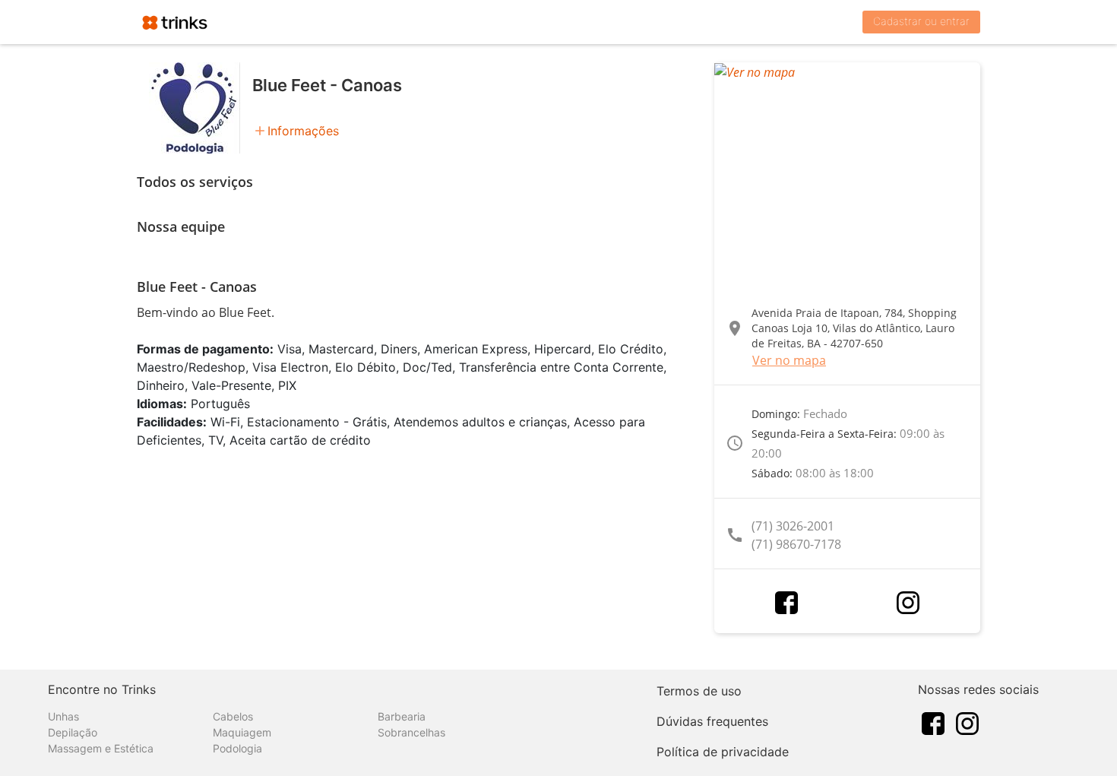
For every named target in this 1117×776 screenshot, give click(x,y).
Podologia (237, 748)
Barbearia (402, 716)
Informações (303, 130)
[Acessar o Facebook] (786, 603)
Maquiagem (242, 732)
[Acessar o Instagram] (908, 603)
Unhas (63, 716)
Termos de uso (699, 690)
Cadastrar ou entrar (921, 20)
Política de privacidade (723, 751)
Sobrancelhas (411, 732)
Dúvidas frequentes (712, 721)
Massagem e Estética (100, 748)
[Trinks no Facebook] (933, 722)
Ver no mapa (789, 360)
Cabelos (233, 716)
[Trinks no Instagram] (967, 722)
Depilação (72, 732)
